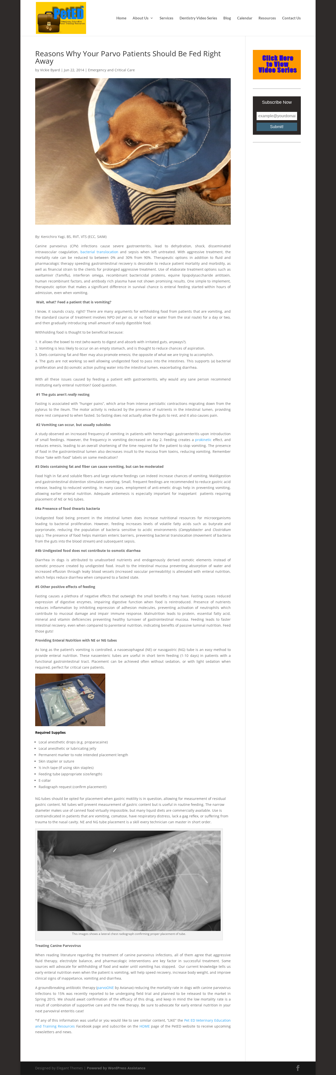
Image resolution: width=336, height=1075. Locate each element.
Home (121, 18)
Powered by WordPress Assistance (116, 1068)
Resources (267, 18)
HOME (144, 1026)
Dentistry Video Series (198, 18)
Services (166, 18)
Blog (227, 18)
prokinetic (203, 439)
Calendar (244, 18)
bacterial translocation (99, 252)
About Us (141, 18)
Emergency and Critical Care (111, 70)
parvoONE (105, 987)
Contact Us (291, 18)
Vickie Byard (50, 70)
